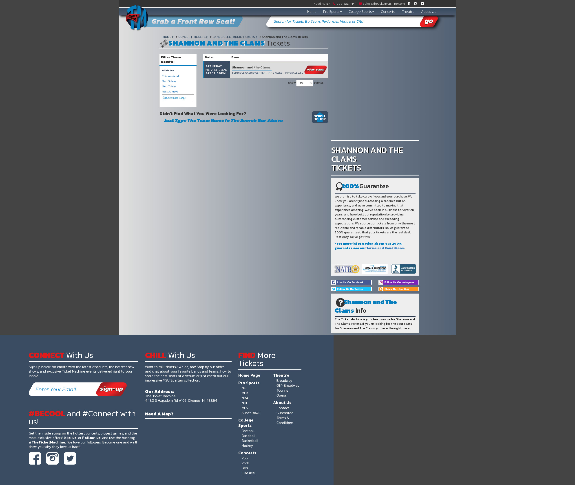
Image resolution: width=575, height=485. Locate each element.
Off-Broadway (287, 385)
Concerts (388, 11)
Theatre (408, 11)
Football (248, 430)
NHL (245, 403)
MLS (245, 407)
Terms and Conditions (385, 248)
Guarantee (284, 412)
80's (245, 468)
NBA (245, 398)
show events (305, 82)
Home (311, 11)
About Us (428, 11)
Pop (245, 458)
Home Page (249, 375)
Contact (282, 407)
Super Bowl (250, 412)
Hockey (247, 445)
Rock (245, 463)
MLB (245, 393)
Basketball (250, 440)
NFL (245, 388)
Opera (281, 395)
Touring (282, 390)
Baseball (248, 435)
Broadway (284, 380)
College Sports (360, 11)
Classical (248, 473)
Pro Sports (331, 11)
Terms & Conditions (285, 420)
